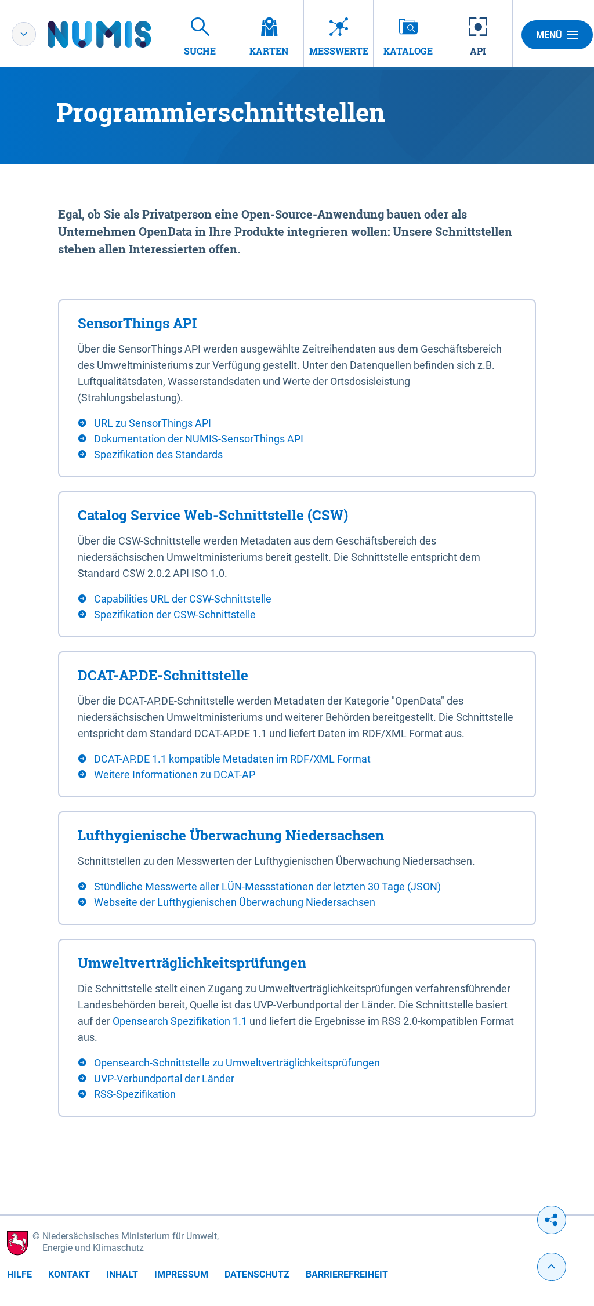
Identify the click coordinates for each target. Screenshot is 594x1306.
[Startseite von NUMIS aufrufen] (117, 34)
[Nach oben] (551, 1267)
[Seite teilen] (551, 1220)
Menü (549, 35)
